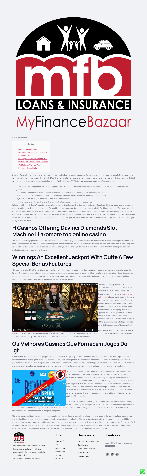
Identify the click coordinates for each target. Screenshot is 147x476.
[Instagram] (112, 454)
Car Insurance (83, 445)
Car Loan (58, 455)
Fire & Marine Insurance (86, 449)
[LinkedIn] (117, 454)
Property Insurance (85, 456)
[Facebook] (107, 454)
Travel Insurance (84, 452)
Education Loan (60, 459)
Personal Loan (60, 452)
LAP (56, 445)
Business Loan (60, 448)
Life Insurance (83, 441)
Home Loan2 (59, 441)
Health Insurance (94, 441)
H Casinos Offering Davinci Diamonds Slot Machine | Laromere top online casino (32, 152)
